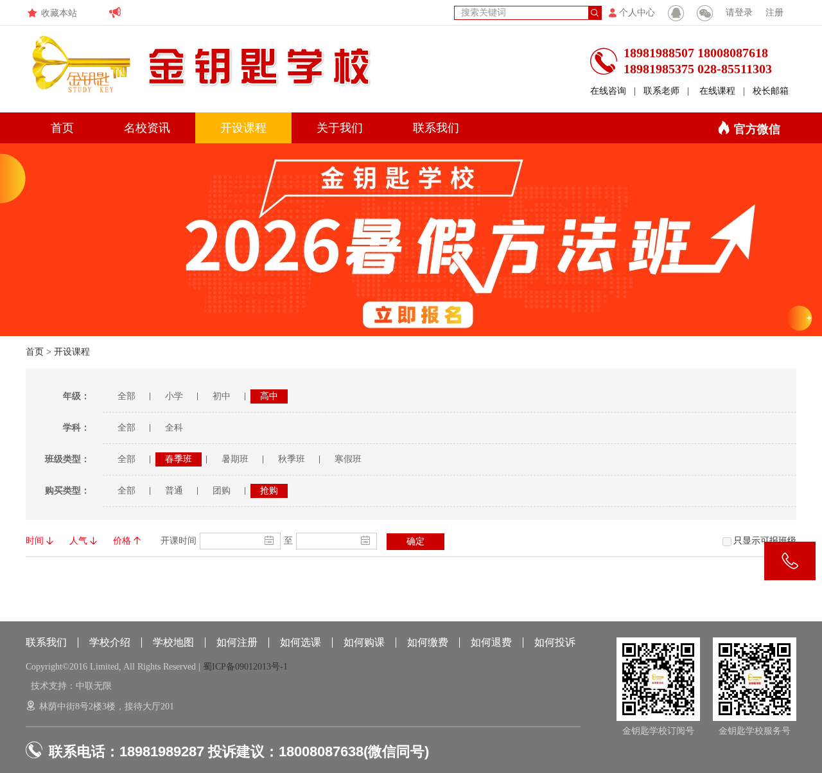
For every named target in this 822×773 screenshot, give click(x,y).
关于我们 (340, 127)
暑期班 (235, 459)
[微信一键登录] (705, 13)
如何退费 (491, 642)
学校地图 (173, 642)
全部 (127, 396)
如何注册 (237, 642)
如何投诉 (554, 642)
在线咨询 (608, 91)
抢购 (269, 490)
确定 (415, 541)
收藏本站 (59, 13)
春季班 (178, 459)
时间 (35, 541)
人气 (78, 541)
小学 (174, 396)
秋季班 (291, 459)
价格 (122, 541)
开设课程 (243, 127)
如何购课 (364, 642)
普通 (174, 490)
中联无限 (94, 686)
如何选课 (300, 642)
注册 (774, 12)
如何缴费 (427, 642)
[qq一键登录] (676, 13)
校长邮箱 (771, 91)
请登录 (739, 12)
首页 (62, 127)
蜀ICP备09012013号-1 (245, 666)
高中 (269, 396)
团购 (222, 490)
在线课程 (717, 91)
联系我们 (436, 127)
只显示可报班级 (764, 541)
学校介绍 (109, 642)
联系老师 (661, 91)
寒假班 (348, 459)
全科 (174, 427)
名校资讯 (147, 127)
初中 (222, 396)
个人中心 (637, 12)
